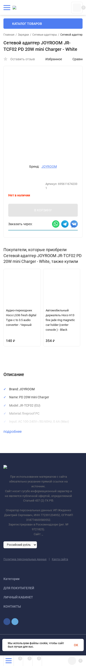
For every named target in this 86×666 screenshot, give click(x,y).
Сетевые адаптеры (44, 34)
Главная (8, 34)
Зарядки (23, 34)
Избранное (53, 59)
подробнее (12, 431)
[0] (77, 7)
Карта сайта (60, 559)
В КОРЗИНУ (43, 210)
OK (76, 645)
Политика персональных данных (25, 559)
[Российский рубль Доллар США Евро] (20, 544)
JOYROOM (49, 166)
